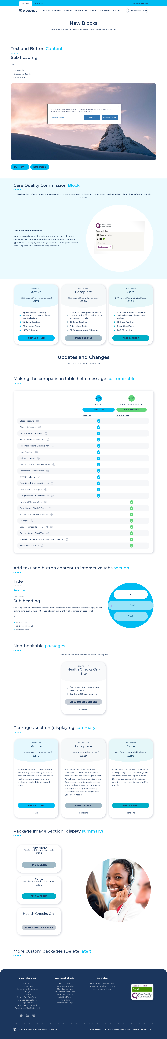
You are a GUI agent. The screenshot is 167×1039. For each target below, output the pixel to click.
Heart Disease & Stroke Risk (32, 440)
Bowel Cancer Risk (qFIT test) (33, 508)
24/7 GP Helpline (27, 477)
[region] (84, 114)
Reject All (92, 117)
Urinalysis (24, 521)
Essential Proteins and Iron (32, 471)
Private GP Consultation (31, 502)
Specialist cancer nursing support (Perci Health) (41, 539)
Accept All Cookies (110, 117)
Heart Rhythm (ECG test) (31, 433)
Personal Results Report (31, 489)
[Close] (118, 106)
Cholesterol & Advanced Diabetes (35, 464)
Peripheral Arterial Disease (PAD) (34, 446)
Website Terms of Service (143, 1029)
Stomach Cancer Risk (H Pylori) (34, 514)
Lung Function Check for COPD (34, 496)
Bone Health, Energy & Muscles (34, 483)
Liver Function (26, 452)
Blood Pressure (27, 421)
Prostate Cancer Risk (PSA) (32, 533)
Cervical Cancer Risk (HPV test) (34, 527)
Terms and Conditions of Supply (117, 1029)
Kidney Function (27, 458)
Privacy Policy (95, 1029)
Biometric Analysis (28, 427)
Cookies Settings (58, 117)
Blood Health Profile (29, 546)
